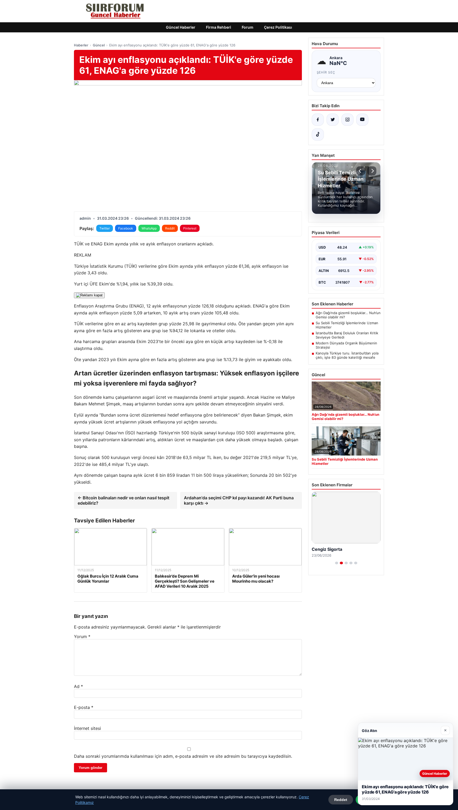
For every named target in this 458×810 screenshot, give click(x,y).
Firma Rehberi (218, 27)
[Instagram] (347, 120)
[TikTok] (318, 134)
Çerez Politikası (278, 27)
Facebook (125, 228)
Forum (247, 27)
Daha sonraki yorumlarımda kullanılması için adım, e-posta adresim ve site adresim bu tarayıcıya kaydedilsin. (183, 756)
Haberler (81, 45)
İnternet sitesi (87, 728)
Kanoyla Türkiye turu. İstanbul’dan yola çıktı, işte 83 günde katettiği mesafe (347, 355)
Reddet (340, 800)
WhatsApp (149, 228)
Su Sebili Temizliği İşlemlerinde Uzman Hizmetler (347, 325)
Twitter (104, 228)
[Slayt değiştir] (336, 563)
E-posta (83, 707)
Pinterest (189, 228)
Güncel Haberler (180, 27)
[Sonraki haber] (371, 170)
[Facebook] (318, 120)
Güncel (99, 45)
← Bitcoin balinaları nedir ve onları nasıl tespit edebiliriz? (123, 500)
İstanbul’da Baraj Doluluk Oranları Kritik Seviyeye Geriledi (347, 335)
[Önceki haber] (360, 170)
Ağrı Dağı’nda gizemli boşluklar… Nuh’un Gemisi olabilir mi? (348, 315)
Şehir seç (326, 72)
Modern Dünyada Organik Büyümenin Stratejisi (346, 345)
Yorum (82, 636)
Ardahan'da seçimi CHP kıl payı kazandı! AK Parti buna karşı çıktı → (239, 500)
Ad (78, 686)
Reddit (170, 228)
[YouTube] (362, 120)
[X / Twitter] (333, 120)
